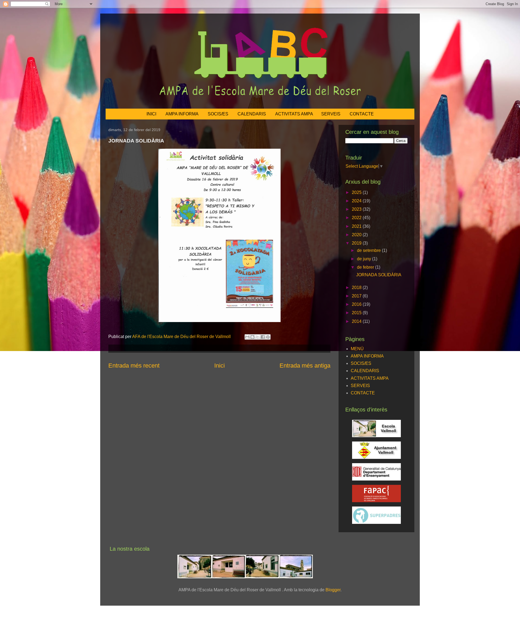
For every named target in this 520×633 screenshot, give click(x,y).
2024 (357, 201)
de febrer (366, 267)
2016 (357, 304)
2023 (357, 209)
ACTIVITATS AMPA (294, 114)
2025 (357, 192)
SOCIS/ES (218, 114)
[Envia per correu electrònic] (247, 337)
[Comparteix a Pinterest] (268, 337)
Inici (219, 365)
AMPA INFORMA (182, 114)
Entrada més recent (134, 365)
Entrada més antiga (305, 365)
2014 (357, 321)
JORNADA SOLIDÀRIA (378, 274)
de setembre (369, 250)
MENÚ (357, 348)
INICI (151, 114)
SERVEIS (330, 114)
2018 (357, 287)
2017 (357, 296)
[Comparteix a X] (257, 337)
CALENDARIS (252, 114)
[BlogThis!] (252, 337)
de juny (364, 259)
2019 (357, 243)
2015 (357, 312)
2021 (357, 226)
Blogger (333, 589)
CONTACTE (362, 114)
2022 (357, 217)
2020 (357, 234)
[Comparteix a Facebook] (262, 337)
